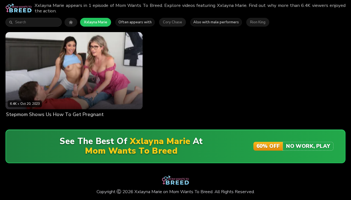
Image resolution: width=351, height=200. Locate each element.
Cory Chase (172, 22)
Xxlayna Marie (95, 22)
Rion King (257, 22)
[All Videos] (70, 22)
